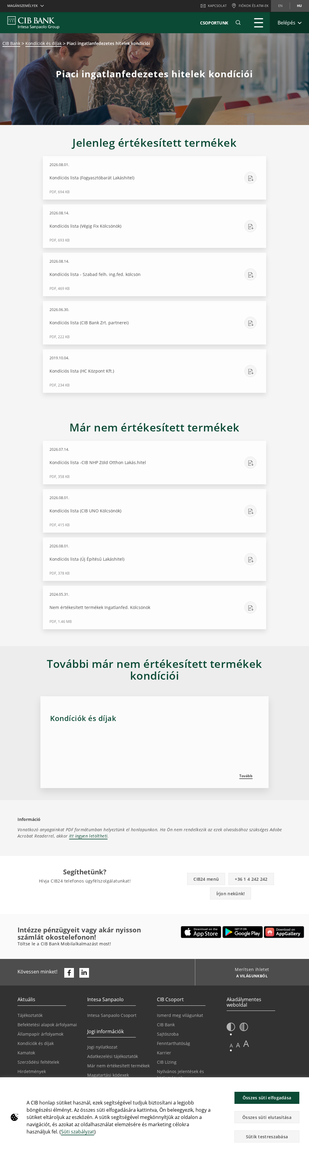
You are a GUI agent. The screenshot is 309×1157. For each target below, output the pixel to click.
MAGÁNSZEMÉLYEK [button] (22, 5)
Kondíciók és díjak (43, 43)
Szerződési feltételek (38, 1062)
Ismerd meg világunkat (180, 1015)
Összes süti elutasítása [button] (266, 1117)
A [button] (231, 1045)
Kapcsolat (217, 5)
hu (299, 5)
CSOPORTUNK (214, 23)
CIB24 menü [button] (206, 879)
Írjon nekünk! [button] (230, 893)
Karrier (164, 1053)
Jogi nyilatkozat (102, 1047)
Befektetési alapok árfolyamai (47, 1024)
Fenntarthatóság (173, 1043)
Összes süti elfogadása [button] (267, 1098)
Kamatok (26, 1053)
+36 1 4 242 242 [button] (251, 879)
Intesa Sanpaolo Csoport (111, 1015)
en (280, 5)
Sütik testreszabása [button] (267, 1136)
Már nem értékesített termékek (118, 1066)
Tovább (246, 775)
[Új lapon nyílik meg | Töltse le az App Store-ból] (201, 932)
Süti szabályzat (77, 1131)
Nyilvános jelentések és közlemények (180, 1075)
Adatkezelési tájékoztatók (112, 1056)
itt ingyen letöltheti (88, 836)
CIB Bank (11, 43)
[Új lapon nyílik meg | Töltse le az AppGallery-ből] (284, 932)
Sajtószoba (168, 1034)
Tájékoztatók (30, 1015)
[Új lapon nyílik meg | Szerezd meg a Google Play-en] (242, 932)
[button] (238, 22)
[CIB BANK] (33, 22)
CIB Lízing (167, 1062)
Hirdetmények (32, 1071)
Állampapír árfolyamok (40, 1034)
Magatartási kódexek (108, 1075)
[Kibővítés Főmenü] (258, 22)
